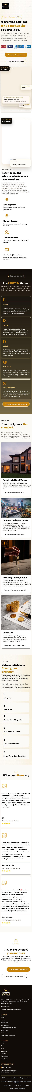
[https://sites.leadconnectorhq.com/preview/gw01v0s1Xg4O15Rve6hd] (5, 6)
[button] (29, 6)
